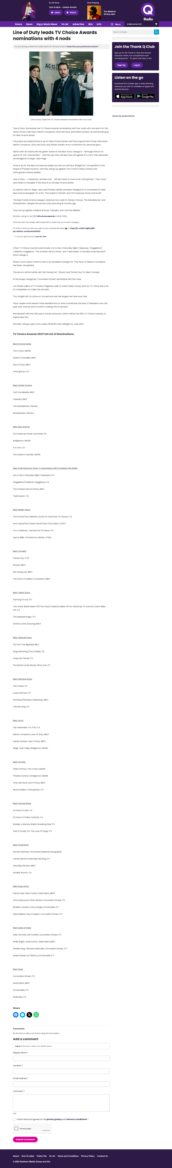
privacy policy (54, 1119)
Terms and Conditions (68, 1155)
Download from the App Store (124, 96)
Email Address (20, 1078)
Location (18, 1065)
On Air (64, 24)
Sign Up (121, 65)
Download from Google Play (145, 96)
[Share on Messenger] (22, 1015)
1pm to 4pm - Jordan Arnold (62, 7)
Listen (57, 12)
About (16, 1155)
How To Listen (28, 1155)
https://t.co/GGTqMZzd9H (82, 228)
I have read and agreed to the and (52, 1119)
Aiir (48, 1161)
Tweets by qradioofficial (123, 116)
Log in (17, 1046)
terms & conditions (76, 1119)
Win (90, 24)
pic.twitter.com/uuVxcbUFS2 (26, 231)
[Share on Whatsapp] (36, 1015)
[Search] (156, 32)
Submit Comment (25, 1139)
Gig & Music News (47, 24)
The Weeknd (110, 11)
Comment (19, 1091)
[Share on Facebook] (16, 1015)
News (29, 24)
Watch (73, 12)
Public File (42, 1155)
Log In (137, 65)
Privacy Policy (88, 1155)
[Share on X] (29, 1015)
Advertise (78, 24)
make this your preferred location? (82, 46)
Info (99, 24)
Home (18, 24)
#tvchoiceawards (46, 216)
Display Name (20, 1052)
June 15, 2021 (40, 236)
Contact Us (102, 1155)
